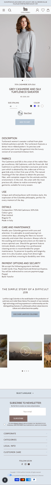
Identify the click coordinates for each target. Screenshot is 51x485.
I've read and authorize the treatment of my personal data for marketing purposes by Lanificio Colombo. (27, 424)
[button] (5, 480)
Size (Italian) (13, 103)
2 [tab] (25, 81)
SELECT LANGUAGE (23, 393)
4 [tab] (28, 81)
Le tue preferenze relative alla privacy (22, 475)
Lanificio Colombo (25, 472)
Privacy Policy (18, 423)
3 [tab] (26, 81)
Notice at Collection (37, 475)
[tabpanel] (25, 46)
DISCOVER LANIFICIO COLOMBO (25, 314)
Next (48, 47)
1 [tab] (23, 81)
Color (36, 103)
